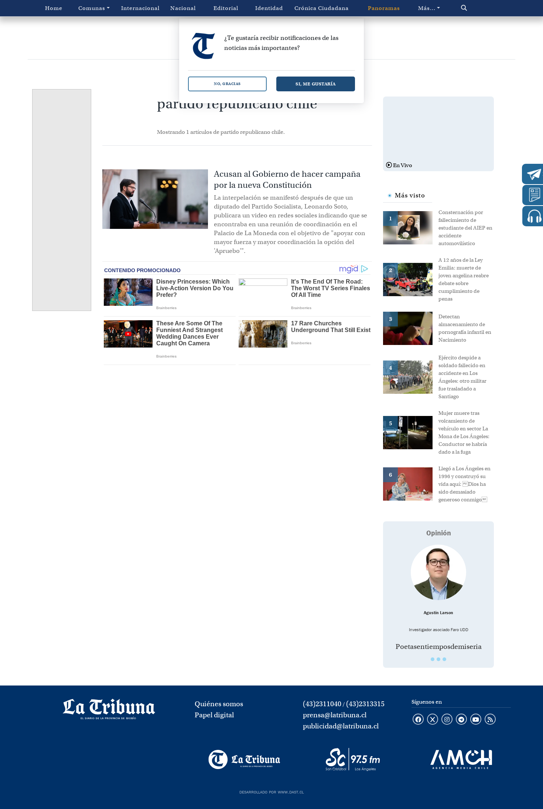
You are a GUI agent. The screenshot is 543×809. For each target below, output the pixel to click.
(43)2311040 (322, 704)
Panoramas (384, 8)
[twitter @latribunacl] (432, 720)
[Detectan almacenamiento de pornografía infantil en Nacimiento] (410, 327)
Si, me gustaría (316, 84)
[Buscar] (479, 8)
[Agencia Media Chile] (461, 759)
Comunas (91, 8)
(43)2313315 (365, 704)
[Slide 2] (438, 659)
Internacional (140, 8)
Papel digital (214, 715)
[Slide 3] (444, 659)
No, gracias (227, 83)
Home (53, 8)
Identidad (269, 8)
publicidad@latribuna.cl (341, 726)
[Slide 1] (432, 659)
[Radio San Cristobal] (352, 759)
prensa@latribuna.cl (334, 715)
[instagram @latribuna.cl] (446, 720)
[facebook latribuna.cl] (418, 720)
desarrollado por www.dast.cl (271, 791)
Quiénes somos (219, 704)
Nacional (183, 8)
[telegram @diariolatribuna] (461, 720)
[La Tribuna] (244, 759)
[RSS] (490, 720)
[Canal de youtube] (475, 720)
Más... (427, 8)
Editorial (226, 8)
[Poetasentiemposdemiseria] (438, 572)
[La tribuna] (109, 711)
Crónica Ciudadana (321, 8)
